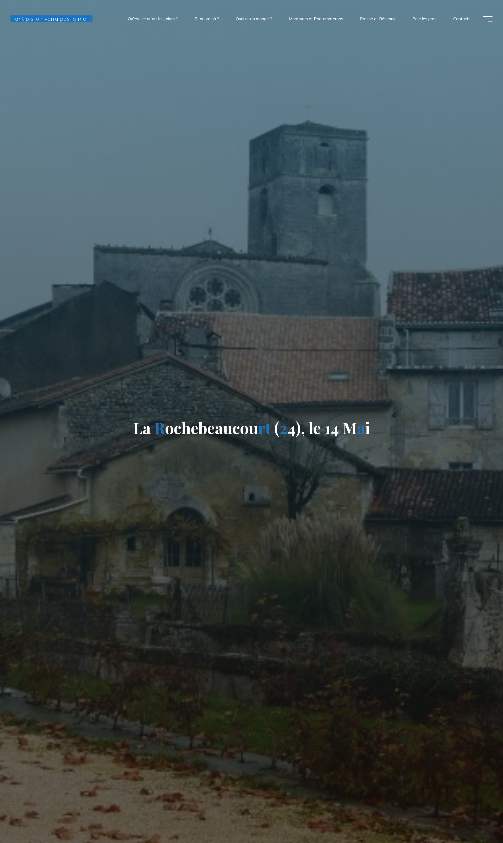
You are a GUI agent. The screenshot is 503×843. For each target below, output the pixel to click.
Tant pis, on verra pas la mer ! (51, 18)
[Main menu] (488, 19)
